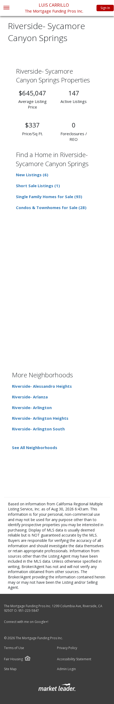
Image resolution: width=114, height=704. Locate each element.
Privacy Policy (67, 648)
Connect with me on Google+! (26, 621)
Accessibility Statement (74, 659)
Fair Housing (13, 659)
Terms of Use (14, 648)
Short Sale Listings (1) (38, 185)
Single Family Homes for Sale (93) (49, 196)
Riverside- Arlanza (30, 396)
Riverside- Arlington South (38, 428)
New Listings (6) (32, 174)
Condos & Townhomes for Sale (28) (51, 207)
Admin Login (66, 669)
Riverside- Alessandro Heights (42, 386)
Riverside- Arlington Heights (40, 418)
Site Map (10, 669)
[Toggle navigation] (6, 8)
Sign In (105, 8)
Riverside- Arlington (32, 407)
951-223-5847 (28, 610)
